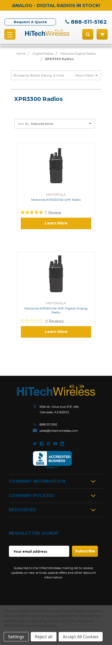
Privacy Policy (44, 625)
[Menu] (9, 34)
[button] (56, 75)
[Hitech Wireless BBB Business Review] (52, 460)
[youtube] (55, 444)
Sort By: (24, 124)
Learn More (56, 223)
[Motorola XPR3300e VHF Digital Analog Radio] (56, 276)
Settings (16, 637)
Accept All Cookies (80, 637)
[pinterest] (48, 444)
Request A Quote (30, 22)
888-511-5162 (89, 21)
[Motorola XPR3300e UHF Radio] (56, 168)
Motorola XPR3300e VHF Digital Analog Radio (56, 310)
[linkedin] (62, 444)
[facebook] (42, 444)
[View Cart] (102, 34)
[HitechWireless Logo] (47, 32)
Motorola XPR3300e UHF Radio (56, 200)
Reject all (43, 637)
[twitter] (35, 444)
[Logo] (56, 390)
